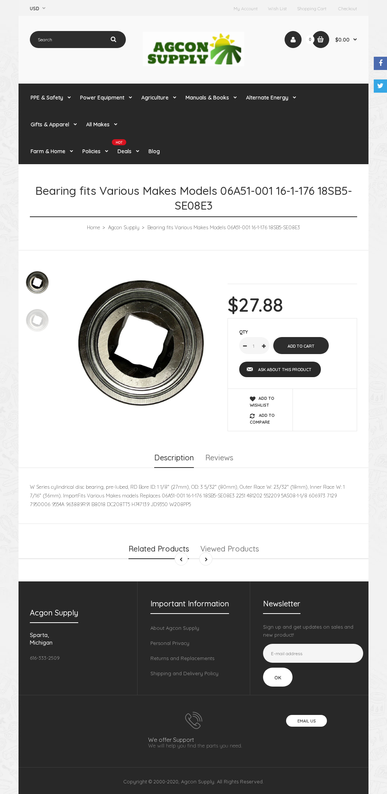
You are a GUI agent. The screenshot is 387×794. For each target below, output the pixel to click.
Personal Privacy (169, 643)
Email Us (306, 721)
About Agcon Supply (174, 628)
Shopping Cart (312, 8)
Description (174, 457)
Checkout (347, 8)
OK (277, 677)
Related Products (158, 548)
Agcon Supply (123, 227)
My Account (246, 8)
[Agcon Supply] (194, 64)
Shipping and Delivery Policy (184, 673)
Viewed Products (229, 548)
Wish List (277, 8)
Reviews (219, 457)
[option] (142, 343)
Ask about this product (284, 369)
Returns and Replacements (182, 658)
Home (93, 227)
